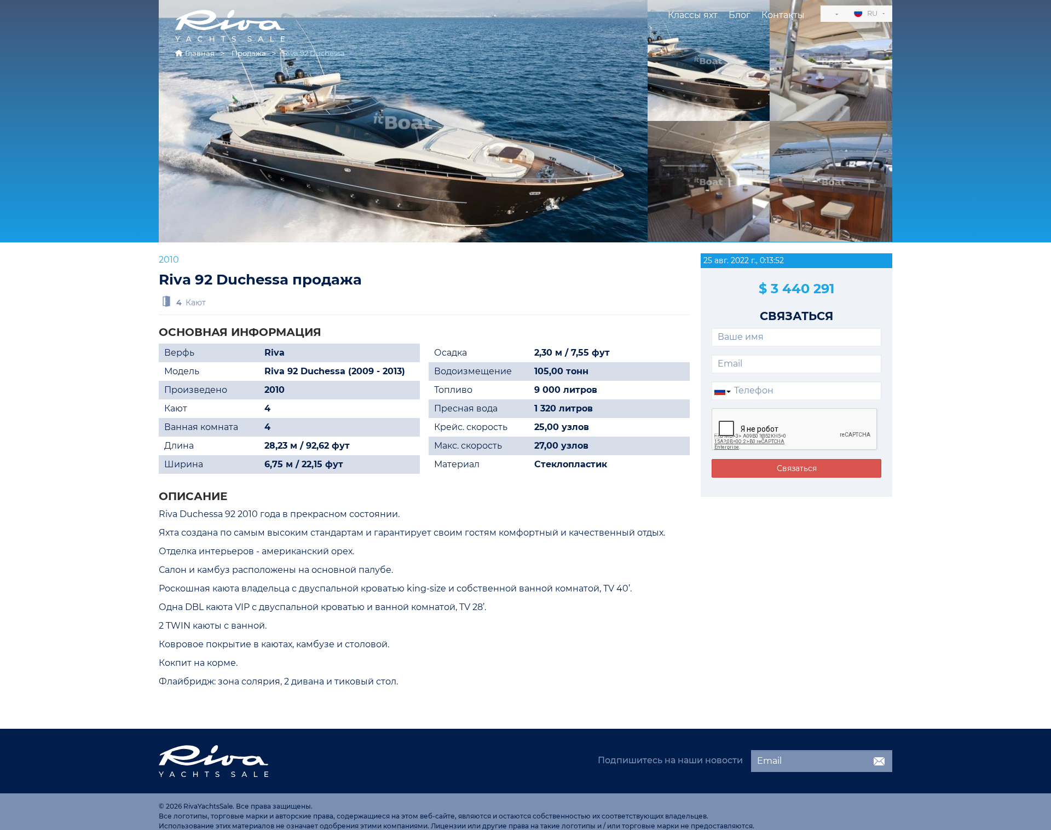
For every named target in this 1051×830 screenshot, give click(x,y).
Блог (739, 15)
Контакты (783, 15)
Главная (200, 53)
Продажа (249, 53)
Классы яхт (693, 15)
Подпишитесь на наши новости (670, 760)
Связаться (797, 468)
